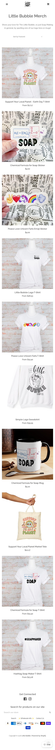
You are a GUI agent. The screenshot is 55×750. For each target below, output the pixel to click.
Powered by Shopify (39, 736)
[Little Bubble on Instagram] (30, 699)
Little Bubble (26, 736)
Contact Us (40, 718)
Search (13, 718)
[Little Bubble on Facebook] (25, 699)
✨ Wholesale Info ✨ (26, 718)
